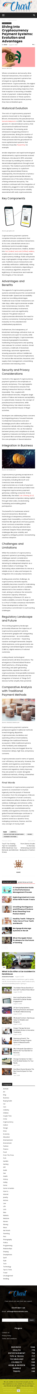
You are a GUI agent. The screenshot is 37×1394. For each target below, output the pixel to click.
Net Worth (6, 1230)
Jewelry (5, 1197)
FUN (4, 1158)
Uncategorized (8, 1276)
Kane (5, 44)
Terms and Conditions (9, 1339)
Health (5, 1176)
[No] (35, 1387)
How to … (6, 1191)
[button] (3, 15)
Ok (18, 1390)
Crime (5, 1119)
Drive (5, 1131)
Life (4, 1206)
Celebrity (6, 1110)
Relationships (7, 1248)
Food (5, 1152)
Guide (30, 834)
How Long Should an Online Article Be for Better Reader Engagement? (22, 999)
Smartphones (7, 1255)
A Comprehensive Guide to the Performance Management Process (23, 889)
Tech (4, 1264)
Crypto (13, 832)
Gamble (5, 1161)
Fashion (5, 1146)
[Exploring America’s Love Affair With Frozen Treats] (7, 899)
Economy (6, 1134)
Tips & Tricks (7, 1270)
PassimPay (21, 145)
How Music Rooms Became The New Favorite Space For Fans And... (23, 1071)
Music (5, 1227)
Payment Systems (10, 836)
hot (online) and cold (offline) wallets (19, 251)
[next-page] (6, 947)
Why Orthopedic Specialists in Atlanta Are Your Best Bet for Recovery (23, 1051)
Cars (4, 1107)
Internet (5, 1194)
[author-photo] (18, 869)
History (5, 1179)
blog (4, 1095)
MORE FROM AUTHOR (25, 882)
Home (4, 20)
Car (4, 967)
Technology (7, 1267)
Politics (5, 1242)
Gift (4, 1167)
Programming (7, 1245)
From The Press (8, 1155)
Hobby (5, 1182)
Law (4, 1203)
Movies (5, 1221)
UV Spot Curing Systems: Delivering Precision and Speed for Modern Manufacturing (23, 1010)
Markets (6, 1215)
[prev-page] (3, 947)
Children (6, 1113)
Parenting (6, 1233)
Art (4, 1092)
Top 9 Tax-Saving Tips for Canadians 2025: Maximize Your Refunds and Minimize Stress (10, 848)
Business (6, 1098)
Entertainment (8, 1140)
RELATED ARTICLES (9, 882)
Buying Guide (7, 1101)
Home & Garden (8, 1188)
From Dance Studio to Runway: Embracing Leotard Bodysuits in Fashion (27, 847)
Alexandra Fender (8, 976)
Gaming (5, 1164)
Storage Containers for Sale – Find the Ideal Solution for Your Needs (23, 1061)
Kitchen (5, 1200)
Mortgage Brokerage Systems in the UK (22, 929)
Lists (4, 1209)
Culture (5, 1125)
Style (4, 1261)
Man (4, 1212)
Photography (7, 1239)
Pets (4, 1236)
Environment (7, 1143)
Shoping (5, 1251)
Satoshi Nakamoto (9, 121)
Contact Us (5, 1333)
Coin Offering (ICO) (26, 495)
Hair (4, 1173)
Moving (5, 1224)
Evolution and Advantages (14, 834)
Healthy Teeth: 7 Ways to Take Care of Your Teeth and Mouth (23, 921)
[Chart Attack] (18, 6)
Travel (5, 1273)
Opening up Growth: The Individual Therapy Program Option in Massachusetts (22, 1040)
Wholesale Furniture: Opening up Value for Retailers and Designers (23, 1020)
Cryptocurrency (12, 20)
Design (5, 1128)
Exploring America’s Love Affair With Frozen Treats (24, 898)
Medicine (6, 1218)
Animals (5, 1089)
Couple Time (7, 1116)
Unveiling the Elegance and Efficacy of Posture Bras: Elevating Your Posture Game (23, 910)
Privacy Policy (6, 1336)
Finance (5, 1149)
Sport (5, 1258)
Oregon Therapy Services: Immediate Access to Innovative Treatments (23, 1030)
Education (6, 1137)
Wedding (6, 1279)
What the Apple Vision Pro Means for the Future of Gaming (23, 940)
